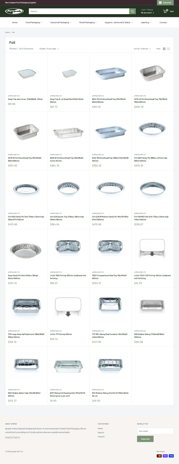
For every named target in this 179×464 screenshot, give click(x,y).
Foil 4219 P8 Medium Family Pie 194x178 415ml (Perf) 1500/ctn (110, 218)
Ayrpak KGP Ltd (14, 96)
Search (101, 432)
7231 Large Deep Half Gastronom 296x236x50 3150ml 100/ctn (26, 335)
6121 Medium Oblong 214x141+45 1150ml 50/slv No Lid (110, 394)
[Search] (132, 11)
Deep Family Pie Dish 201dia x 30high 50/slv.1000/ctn (23, 276)
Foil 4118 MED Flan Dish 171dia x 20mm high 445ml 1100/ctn (151, 218)
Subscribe (167, 2)
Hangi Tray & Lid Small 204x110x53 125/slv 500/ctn (66, 100)
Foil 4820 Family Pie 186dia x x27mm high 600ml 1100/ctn (150, 159)
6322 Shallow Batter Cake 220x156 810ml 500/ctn (24, 394)
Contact (101, 436)
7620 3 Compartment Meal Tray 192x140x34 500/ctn (109, 276)
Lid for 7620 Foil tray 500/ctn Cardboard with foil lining (68, 276)
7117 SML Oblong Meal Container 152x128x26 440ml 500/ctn (109, 335)
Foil (13, 32)
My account (146, 12)
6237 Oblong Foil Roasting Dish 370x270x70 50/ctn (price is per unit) (67, 394)
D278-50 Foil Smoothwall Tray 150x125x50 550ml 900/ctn (24, 159)
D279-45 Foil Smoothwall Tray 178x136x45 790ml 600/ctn (150, 100)
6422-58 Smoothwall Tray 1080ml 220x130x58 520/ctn (110, 159)
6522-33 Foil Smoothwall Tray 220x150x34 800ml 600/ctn (109, 100)
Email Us (9, 437)
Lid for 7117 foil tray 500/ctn (61, 334)
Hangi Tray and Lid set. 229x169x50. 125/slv (25, 99)
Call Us (17, 437)
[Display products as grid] (164, 49)
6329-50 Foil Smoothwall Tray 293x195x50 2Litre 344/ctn (66, 159)
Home (7, 32)
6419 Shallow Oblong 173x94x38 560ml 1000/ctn (149, 335)
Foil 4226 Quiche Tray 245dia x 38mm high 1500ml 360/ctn (67, 218)
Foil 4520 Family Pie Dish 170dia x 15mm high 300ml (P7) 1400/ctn (26, 218)
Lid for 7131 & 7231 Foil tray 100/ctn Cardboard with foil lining (152, 276)
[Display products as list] (168, 49)
